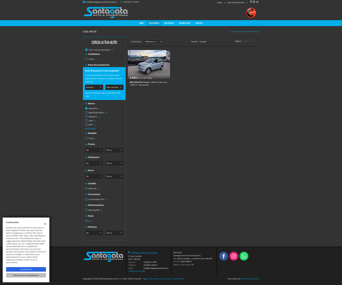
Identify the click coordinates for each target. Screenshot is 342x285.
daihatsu (255, 31)
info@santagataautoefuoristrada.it (101, 2)
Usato (93, 59)
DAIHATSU (95, 108)
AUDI (92, 120)
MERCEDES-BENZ (98, 112)
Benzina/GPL (96, 210)
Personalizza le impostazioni (26, 275)
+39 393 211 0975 (131, 2)
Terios (93, 138)
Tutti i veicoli (243, 31)
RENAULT (94, 116)
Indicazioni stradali (136, 271)
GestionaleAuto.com (250, 278)
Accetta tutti (26, 269)
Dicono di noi (184, 23)
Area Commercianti (235, 2)
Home (141, 23)
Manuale (94, 188)
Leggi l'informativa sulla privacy (157, 278)
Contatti (199, 23)
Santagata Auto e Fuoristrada (144, 252)
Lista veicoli (154, 23)
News (219, 2)
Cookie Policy (178, 278)
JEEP (92, 124)
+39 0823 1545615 (150, 265)
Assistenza (169, 23)
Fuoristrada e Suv (98, 199)
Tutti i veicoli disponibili (101, 50)
